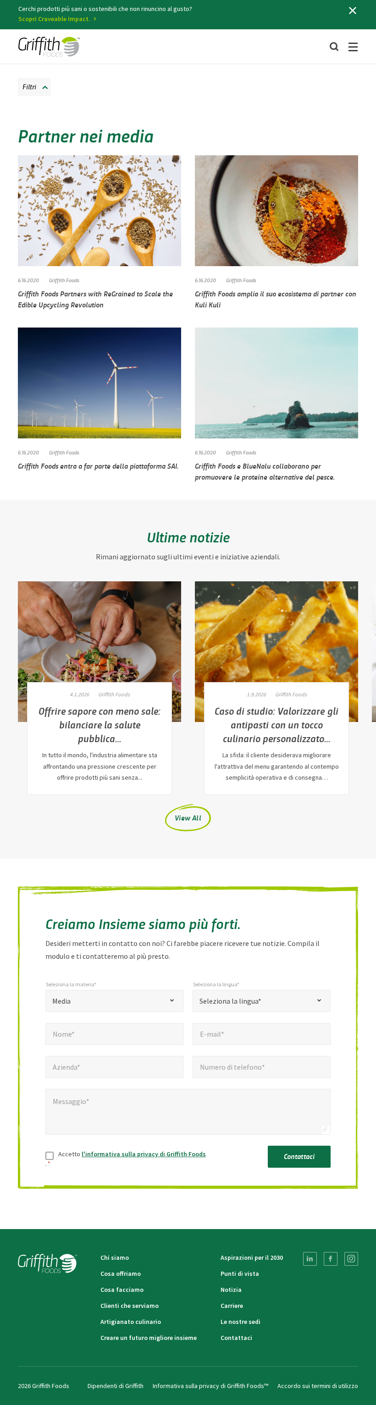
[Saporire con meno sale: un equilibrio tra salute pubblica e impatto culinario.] (99, 651)
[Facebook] (330, 1259)
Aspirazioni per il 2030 (252, 1257)
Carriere (232, 1305)
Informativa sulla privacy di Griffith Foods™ (210, 1386)
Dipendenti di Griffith (116, 1386)
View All (188, 817)
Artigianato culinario (130, 1322)
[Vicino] (352, 10)
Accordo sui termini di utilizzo (317, 1386)
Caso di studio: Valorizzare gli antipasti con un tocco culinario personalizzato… (276, 724)
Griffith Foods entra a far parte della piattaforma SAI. (98, 465)
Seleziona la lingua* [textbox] (230, 1001)
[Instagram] (351, 1259)
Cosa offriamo (120, 1273)
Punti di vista (240, 1273)
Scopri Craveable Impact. (54, 19)
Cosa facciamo (122, 1289)
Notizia (231, 1289)
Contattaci (299, 1156)
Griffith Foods (64, 280)
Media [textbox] (61, 1001)
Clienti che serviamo (129, 1305)
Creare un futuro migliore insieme (148, 1338)
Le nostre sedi (240, 1322)
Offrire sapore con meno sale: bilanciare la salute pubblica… (99, 724)
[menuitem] (310, 1259)
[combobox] (114, 1001)
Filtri (29, 86)
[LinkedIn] (310, 1259)
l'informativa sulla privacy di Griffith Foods (144, 1154)
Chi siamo (114, 1257)
